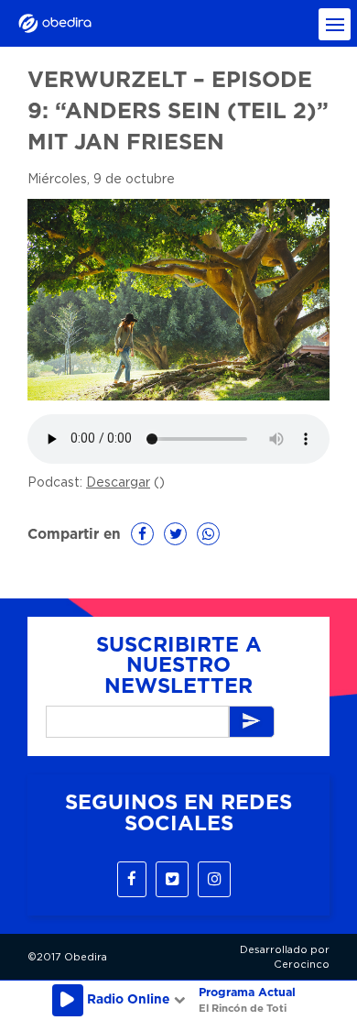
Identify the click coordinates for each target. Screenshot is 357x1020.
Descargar (118, 483)
